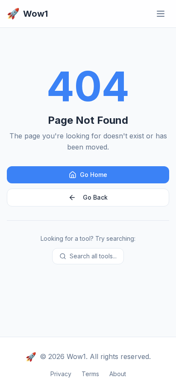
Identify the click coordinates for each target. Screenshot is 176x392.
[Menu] (160, 13)
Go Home (93, 174)
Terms (90, 373)
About (117, 373)
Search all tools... (93, 256)
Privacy (60, 373)
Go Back (95, 197)
